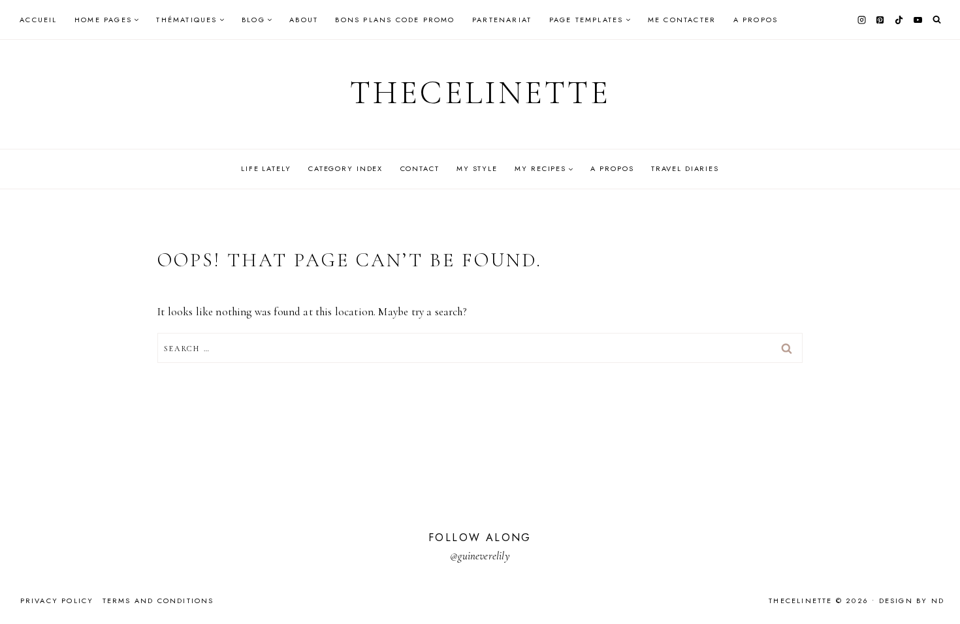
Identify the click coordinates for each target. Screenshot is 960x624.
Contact (420, 168)
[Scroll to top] (937, 588)
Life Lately (266, 168)
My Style (477, 168)
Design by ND (911, 600)
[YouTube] (917, 19)
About (303, 19)
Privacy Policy (57, 600)
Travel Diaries (685, 168)
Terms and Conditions (158, 600)
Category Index (345, 168)
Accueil (38, 19)
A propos (755, 19)
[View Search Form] (937, 20)
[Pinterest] (880, 19)
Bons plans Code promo (395, 19)
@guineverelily (479, 556)
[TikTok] (899, 19)
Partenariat (502, 19)
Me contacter (682, 19)
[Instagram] (861, 19)
